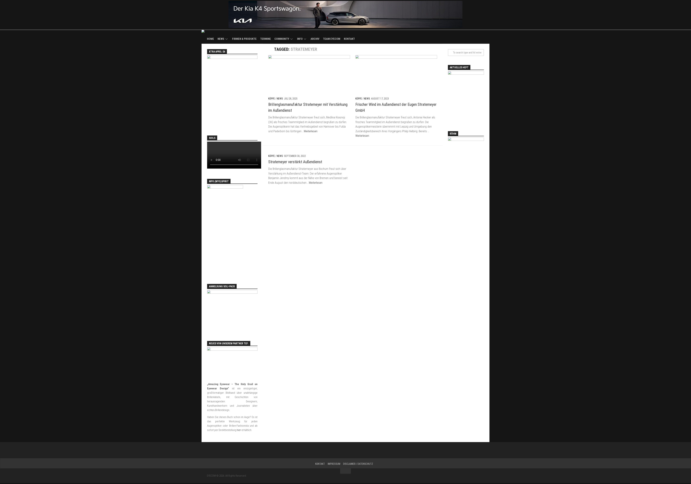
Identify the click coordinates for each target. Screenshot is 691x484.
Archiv (315, 38)
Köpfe (271, 98)
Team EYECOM (331, 38)
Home (210, 38)
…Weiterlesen (309, 131)
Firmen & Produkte (244, 38)
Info (300, 38)
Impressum (334, 463)
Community (281, 38)
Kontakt (349, 38)
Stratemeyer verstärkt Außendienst (295, 162)
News (221, 38)
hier (239, 430)
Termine (265, 38)
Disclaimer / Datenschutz (358, 463)
